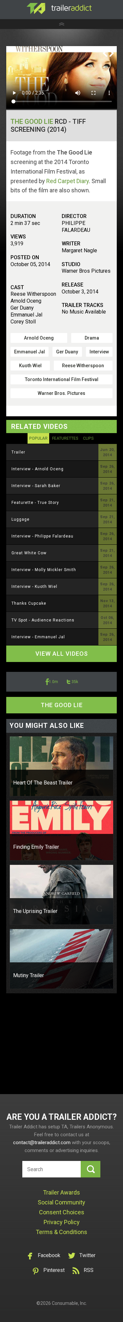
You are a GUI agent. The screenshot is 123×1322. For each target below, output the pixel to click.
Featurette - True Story (35, 502)
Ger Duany (67, 351)
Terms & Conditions (61, 1231)
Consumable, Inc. (69, 1303)
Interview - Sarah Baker (35, 485)
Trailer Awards (61, 1192)
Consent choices (61, 1212)
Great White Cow (29, 553)
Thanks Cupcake (28, 603)
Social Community (61, 1202)
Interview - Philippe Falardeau (42, 536)
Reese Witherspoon (83, 365)
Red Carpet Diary (67, 181)
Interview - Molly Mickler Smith (43, 569)
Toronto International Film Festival (61, 379)
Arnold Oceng (39, 338)
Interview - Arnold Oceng (37, 469)
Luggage (20, 519)
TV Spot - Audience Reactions (42, 620)
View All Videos (61, 653)
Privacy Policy (62, 1222)
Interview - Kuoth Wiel (34, 586)
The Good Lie (31, 121)
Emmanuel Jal (29, 351)
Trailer (18, 452)
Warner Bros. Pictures (61, 393)
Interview (99, 351)
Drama (92, 338)
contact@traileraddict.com (42, 1142)
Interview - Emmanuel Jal (38, 637)
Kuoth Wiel (30, 365)
